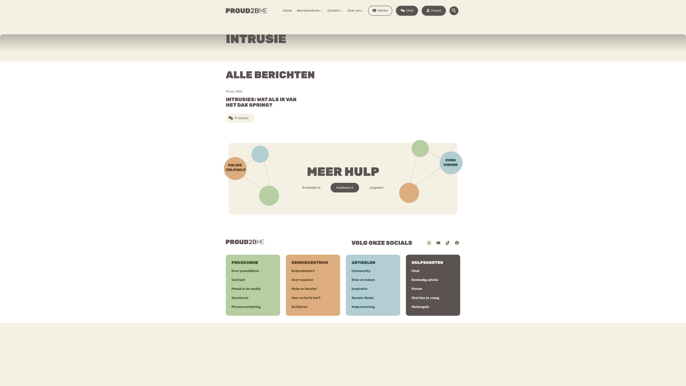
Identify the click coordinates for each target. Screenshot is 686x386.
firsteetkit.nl (311, 188)
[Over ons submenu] (363, 11)
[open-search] (453, 10)
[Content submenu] (341, 11)
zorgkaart (376, 188)
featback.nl (344, 188)
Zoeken (370, 21)
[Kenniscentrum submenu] (321, 11)
